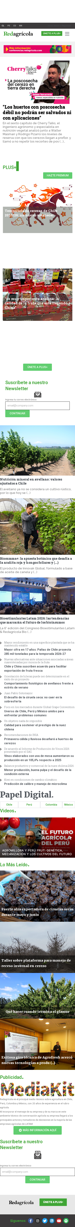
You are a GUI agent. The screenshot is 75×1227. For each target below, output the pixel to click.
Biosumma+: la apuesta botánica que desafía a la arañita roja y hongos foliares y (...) (36, 561)
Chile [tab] (9, 804)
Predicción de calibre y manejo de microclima (35, 784)
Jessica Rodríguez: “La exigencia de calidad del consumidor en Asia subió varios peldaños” (37, 250)
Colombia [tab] (51, 804)
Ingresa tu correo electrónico (21, 399)
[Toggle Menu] (68, 33)
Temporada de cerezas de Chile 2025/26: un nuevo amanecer (31, 212)
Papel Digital (27, 795)
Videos (8, 810)
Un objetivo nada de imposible (23, 721)
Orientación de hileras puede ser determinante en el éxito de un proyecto (36, 678)
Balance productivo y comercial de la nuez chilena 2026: (39, 766)
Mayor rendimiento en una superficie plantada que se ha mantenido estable (39, 644)
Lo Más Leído (15, 864)
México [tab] (68, 804)
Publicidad (12, 1077)
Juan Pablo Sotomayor (18, 693)
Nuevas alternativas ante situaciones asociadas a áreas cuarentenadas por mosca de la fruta (38, 661)
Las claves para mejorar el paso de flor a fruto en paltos (34, 350)
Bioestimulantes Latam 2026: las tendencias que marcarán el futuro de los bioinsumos (34, 620)
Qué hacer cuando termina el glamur (32, 261)
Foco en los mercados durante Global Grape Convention (39, 707)
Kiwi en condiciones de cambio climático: (30, 779)
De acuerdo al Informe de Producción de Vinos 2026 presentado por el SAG (36, 750)
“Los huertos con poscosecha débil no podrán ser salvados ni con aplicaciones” (37, 112)
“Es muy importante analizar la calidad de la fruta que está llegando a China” (37, 303)
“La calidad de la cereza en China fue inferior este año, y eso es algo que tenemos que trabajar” (37, 338)
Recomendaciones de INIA (21, 735)
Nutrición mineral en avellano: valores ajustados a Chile (31, 481)
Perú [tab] (29, 804)
